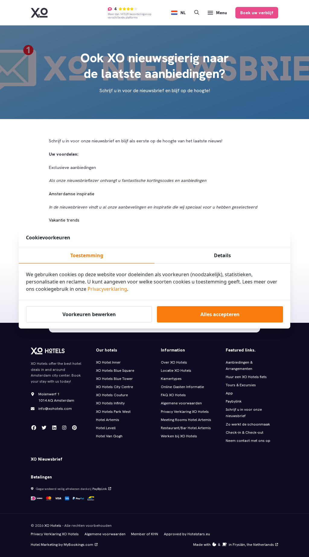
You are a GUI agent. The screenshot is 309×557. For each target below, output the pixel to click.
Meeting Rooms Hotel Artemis (186, 419)
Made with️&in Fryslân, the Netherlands (233, 544)
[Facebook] (34, 428)
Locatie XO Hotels (176, 370)
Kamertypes (171, 378)
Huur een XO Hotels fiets (246, 376)
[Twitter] (44, 428)
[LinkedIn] (54, 428)
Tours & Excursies (241, 385)
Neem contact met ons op (248, 440)
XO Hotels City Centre (114, 386)
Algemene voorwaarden (181, 403)
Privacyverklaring (107, 289)
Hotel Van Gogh (109, 436)
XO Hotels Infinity (110, 403)
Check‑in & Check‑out (245, 432)
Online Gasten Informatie (182, 386)
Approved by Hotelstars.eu (187, 534)
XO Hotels (52, 525)
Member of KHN (144, 534)
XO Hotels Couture (112, 395)
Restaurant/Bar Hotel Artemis (186, 428)
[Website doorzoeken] (196, 13)
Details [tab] (222, 255)
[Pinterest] (75, 428)
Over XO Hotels (174, 362)
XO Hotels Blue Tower (114, 378)
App (229, 393)
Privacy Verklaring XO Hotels (185, 411)
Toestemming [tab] (86, 255)
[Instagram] (64, 428)
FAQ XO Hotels (173, 395)
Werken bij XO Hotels (179, 436)
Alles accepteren (220, 314)
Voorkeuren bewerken (89, 314)
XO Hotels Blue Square (115, 370)
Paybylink (234, 401)
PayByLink (99, 489)
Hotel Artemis (107, 419)
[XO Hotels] (39, 13)
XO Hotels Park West (113, 411)
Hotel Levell (106, 428)
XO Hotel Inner (108, 362)
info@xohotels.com (55, 408)
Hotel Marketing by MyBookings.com (62, 544)
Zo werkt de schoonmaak (248, 424)
